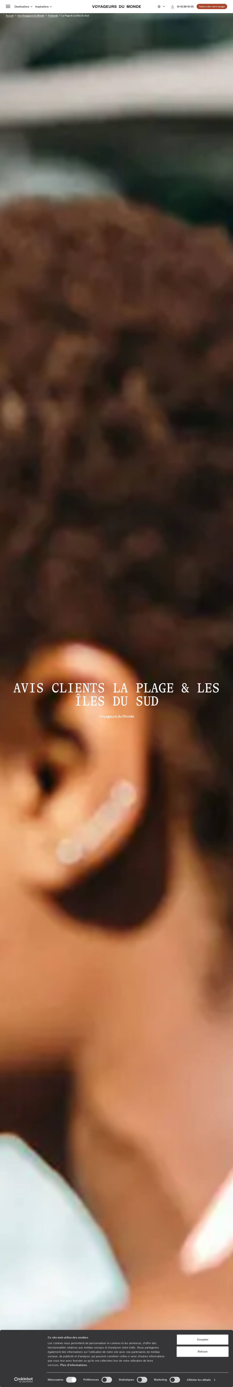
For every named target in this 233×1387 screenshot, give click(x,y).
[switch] (107, 1380)
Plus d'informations (73, 1365)
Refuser (203, 1351)
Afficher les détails (199, 1379)
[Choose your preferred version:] (161, 6)
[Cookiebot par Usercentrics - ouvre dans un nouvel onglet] (24, 1380)
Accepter (202, 1339)
